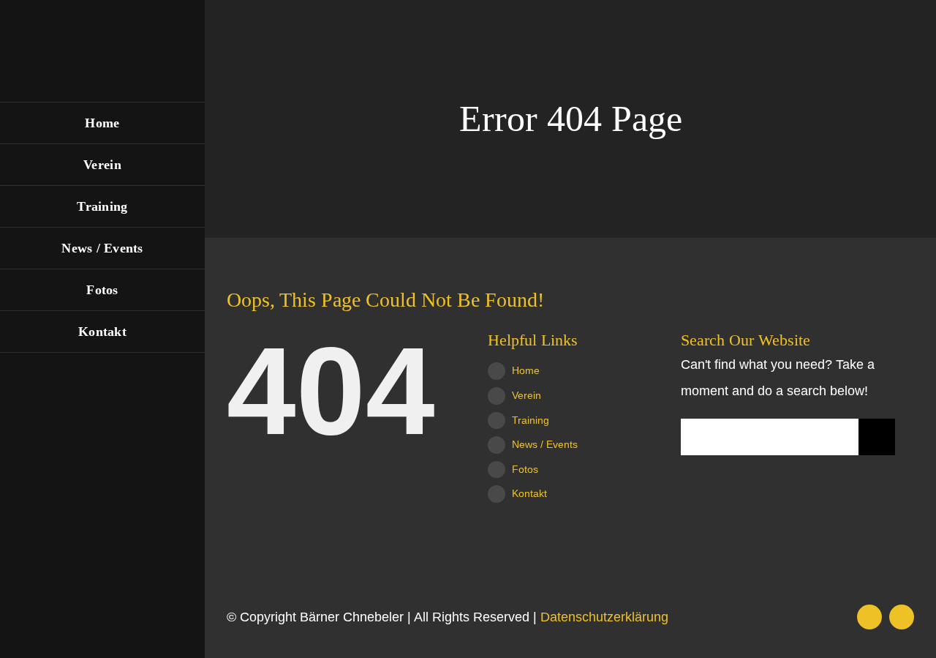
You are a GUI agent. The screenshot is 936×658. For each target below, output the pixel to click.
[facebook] (869, 617)
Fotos (525, 469)
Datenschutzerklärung (604, 617)
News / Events (545, 444)
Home (526, 370)
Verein (526, 395)
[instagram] (901, 617)
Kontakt (529, 493)
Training (530, 420)
